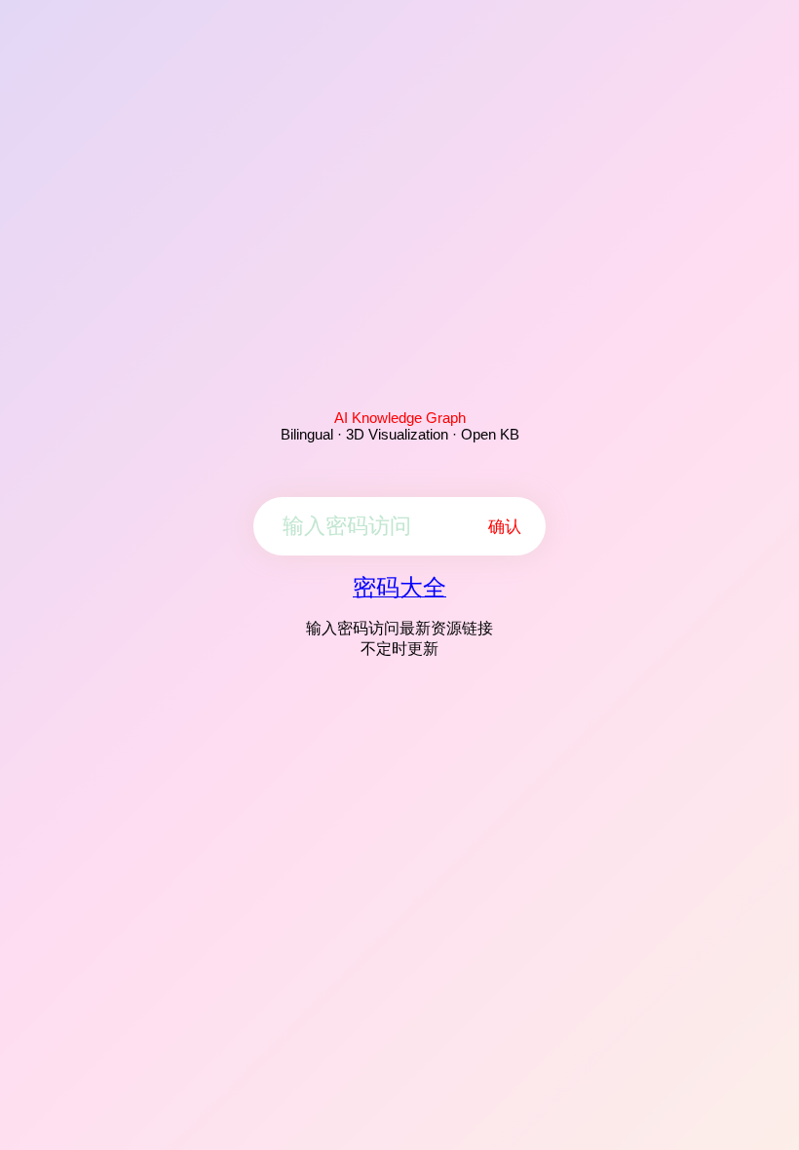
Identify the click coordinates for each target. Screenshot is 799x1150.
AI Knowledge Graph (400, 417)
